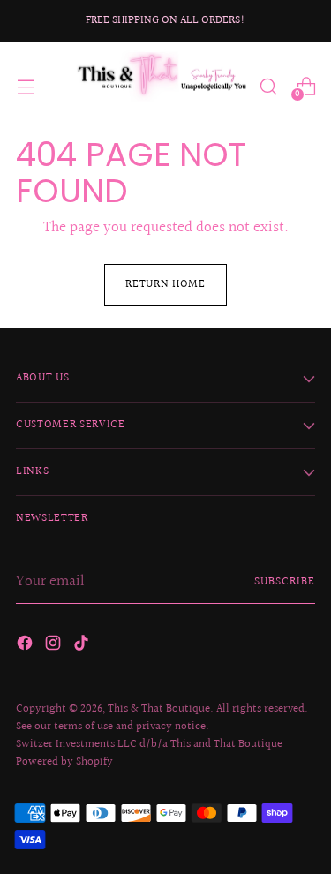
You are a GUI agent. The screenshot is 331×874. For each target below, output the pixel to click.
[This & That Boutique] (160, 86)
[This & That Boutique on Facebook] (26, 646)
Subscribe (284, 582)
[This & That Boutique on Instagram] (54, 646)
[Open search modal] (268, 86)
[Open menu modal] (25, 86)
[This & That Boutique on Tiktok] (83, 646)
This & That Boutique (159, 709)
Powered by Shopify (64, 762)
